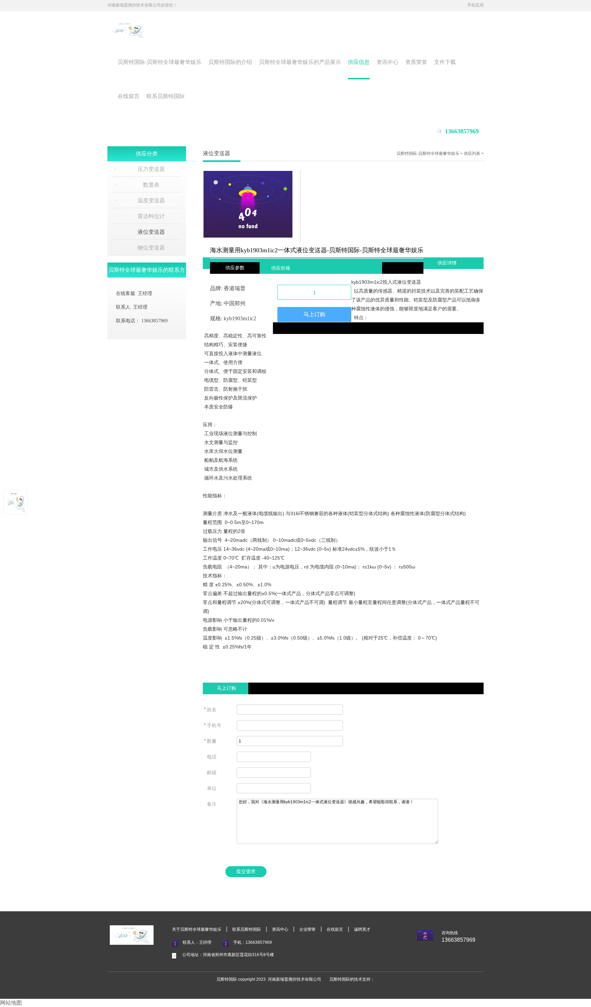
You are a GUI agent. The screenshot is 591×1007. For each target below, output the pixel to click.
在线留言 (129, 96)
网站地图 (11, 1003)
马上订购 (314, 314)
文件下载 (445, 62)
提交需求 (245, 871)
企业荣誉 (307, 929)
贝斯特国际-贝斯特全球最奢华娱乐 (159, 62)
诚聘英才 (362, 929)
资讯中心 (387, 62)
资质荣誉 (416, 62)
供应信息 (359, 62)
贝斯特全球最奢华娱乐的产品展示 (300, 62)
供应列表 (472, 153)
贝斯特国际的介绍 (230, 62)
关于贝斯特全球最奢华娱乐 (196, 929)
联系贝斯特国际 (165, 96)
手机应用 (475, 5)
